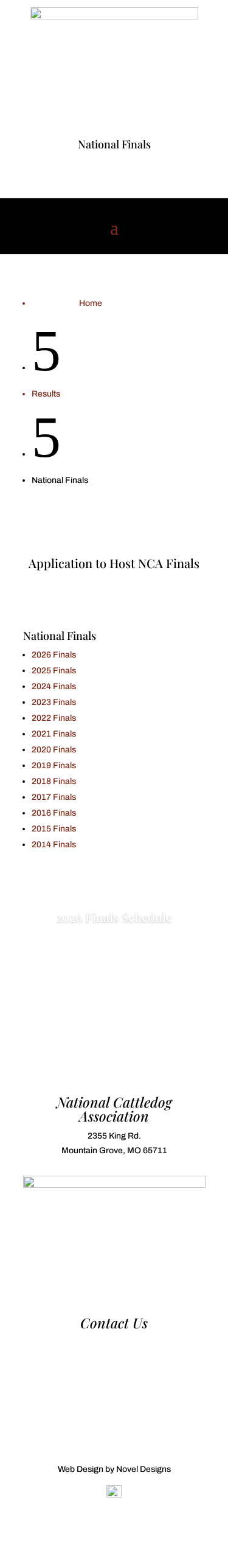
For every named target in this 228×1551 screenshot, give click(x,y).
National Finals (114, 144)
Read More (114, 956)
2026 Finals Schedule (114, 917)
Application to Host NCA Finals (114, 563)
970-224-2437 (114, 1342)
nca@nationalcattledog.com (114, 1357)
